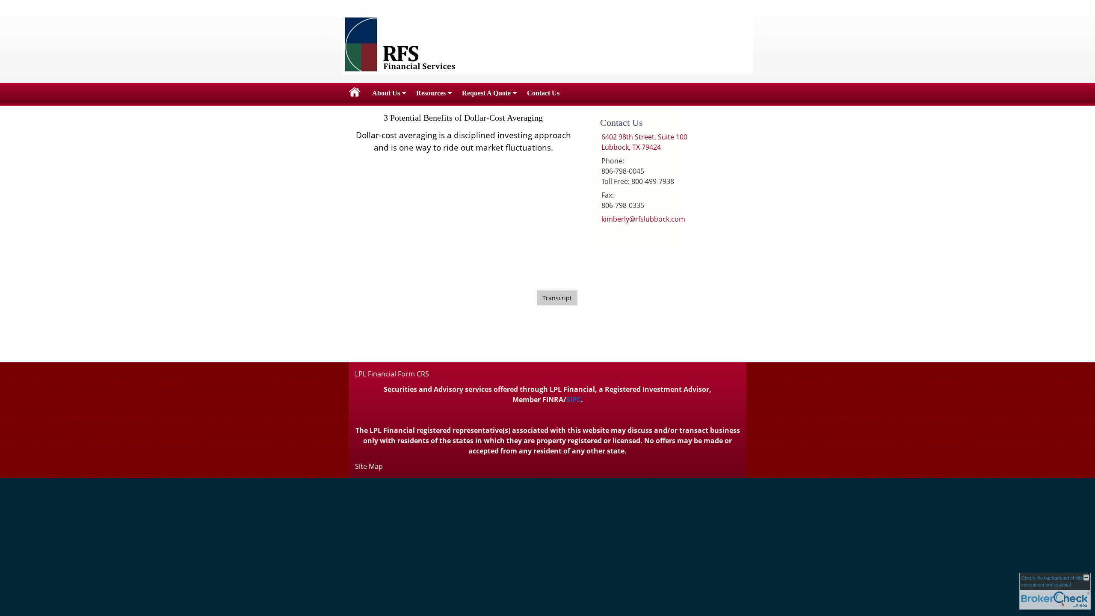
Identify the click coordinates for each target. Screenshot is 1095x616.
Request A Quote (486, 93)
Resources (431, 93)
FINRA (552, 399)
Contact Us (543, 93)
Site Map (369, 466)
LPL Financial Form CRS (392, 374)
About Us (386, 93)
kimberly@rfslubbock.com (643, 219)
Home (354, 93)
